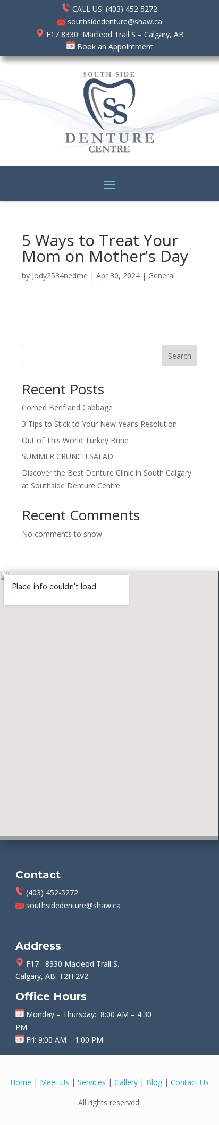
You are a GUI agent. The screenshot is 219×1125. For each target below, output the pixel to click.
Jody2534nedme (60, 275)
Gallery (126, 1082)
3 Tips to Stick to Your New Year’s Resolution (99, 424)
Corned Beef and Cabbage (67, 407)
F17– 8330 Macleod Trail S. (71, 964)
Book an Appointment (114, 46)
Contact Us (190, 1082)
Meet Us (54, 1082)
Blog (154, 1082)
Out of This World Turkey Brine (75, 440)
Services (92, 1082)
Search (179, 356)
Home (20, 1082)
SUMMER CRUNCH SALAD (67, 456)
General (161, 275)
